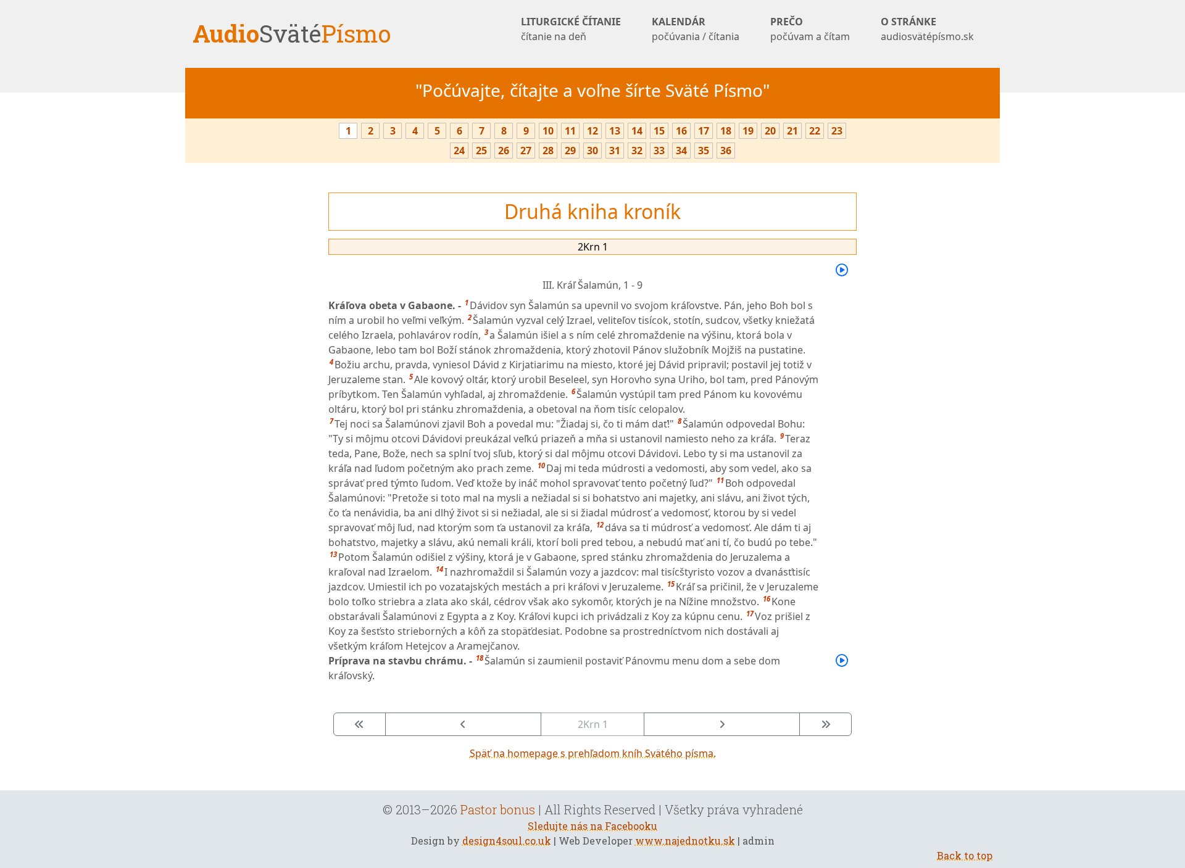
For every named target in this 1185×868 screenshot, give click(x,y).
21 (792, 131)
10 (548, 131)
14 (636, 131)
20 (770, 131)
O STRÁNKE (927, 29)
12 (592, 131)
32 (636, 150)
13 (614, 131)
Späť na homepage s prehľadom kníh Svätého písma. (593, 753)
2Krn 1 (593, 247)
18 (725, 131)
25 (481, 150)
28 (548, 150)
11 (570, 131)
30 (592, 150)
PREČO (810, 29)
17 (703, 131)
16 (681, 131)
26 (503, 150)
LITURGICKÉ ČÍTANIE (571, 29)
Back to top (964, 855)
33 (659, 150)
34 (681, 150)
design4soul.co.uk (506, 840)
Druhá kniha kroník (592, 211)
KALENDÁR (695, 29)
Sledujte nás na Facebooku (592, 825)
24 (459, 150)
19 (748, 131)
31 (614, 150)
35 (703, 150)
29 (570, 150)
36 (725, 150)
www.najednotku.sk (685, 840)
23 (836, 131)
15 (659, 131)
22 (814, 131)
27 (525, 150)
